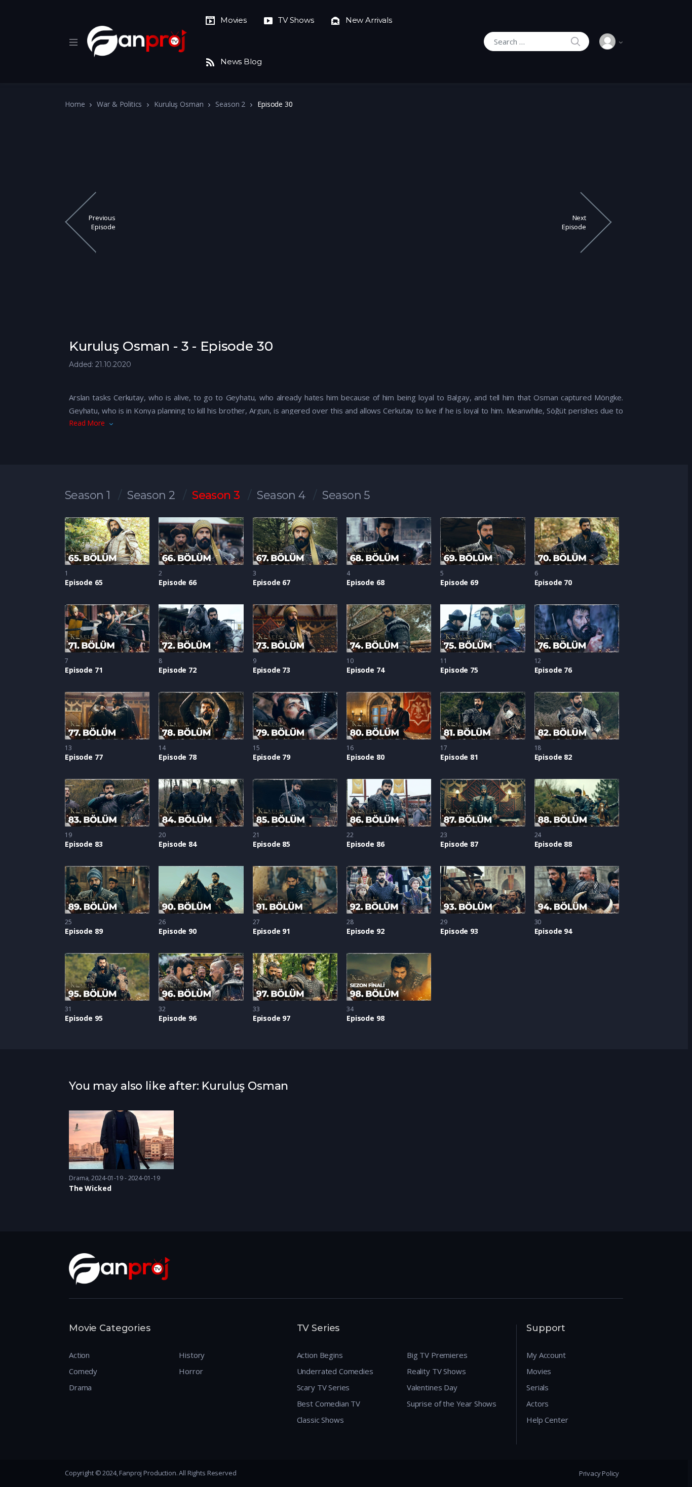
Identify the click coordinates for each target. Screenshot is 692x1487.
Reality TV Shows (436, 1371)
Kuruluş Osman (178, 104)
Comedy (83, 1371)
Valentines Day (432, 1387)
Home (75, 104)
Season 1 (87, 495)
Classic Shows (320, 1420)
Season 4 (281, 495)
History (192, 1355)
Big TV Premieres (437, 1355)
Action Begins (320, 1355)
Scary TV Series (323, 1387)
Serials (537, 1387)
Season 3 (216, 495)
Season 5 (346, 495)
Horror (191, 1371)
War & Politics (119, 104)
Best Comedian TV (329, 1403)
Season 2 (230, 104)
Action (79, 1355)
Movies (538, 1371)
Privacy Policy (599, 1473)
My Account (546, 1355)
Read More (87, 423)
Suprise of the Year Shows (451, 1403)
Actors (537, 1403)
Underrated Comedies (335, 1371)
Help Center (547, 1420)
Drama (78, 1178)
